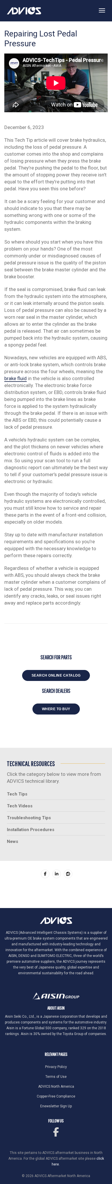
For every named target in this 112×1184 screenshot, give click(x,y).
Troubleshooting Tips (29, 817)
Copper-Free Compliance (56, 1096)
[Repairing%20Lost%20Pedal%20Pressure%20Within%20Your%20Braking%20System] (45, 874)
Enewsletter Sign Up (56, 1106)
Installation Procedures (30, 829)
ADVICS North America (56, 1086)
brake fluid (15, 378)
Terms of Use (56, 1077)
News (12, 841)
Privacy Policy (56, 1067)
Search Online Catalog (56, 675)
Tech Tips (17, 794)
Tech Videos (19, 806)
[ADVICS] (24, 10)
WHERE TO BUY (56, 709)
